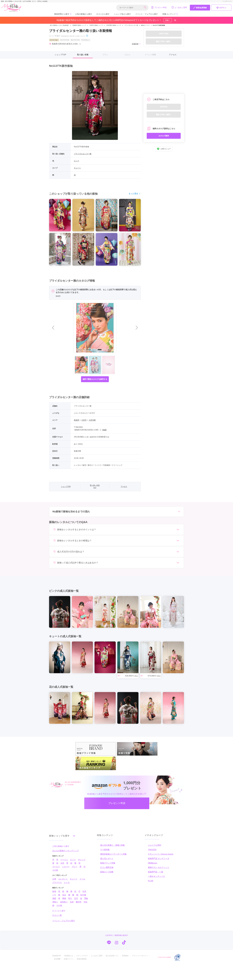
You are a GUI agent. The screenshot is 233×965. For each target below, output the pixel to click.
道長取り (64, 902)
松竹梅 (83, 895)
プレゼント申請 (160, 7)
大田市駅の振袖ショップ (113, 25)
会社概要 (57, 959)
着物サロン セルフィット (158, 867)
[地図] (104, 430)
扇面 (54, 898)
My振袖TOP (56, 956)
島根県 (76, 420)
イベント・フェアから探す (146, 14)
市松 (85, 902)
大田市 (84, 420)
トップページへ (227, 1)
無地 (54, 891)
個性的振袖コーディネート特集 (113, 854)
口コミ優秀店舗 (106, 867)
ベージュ (64, 859)
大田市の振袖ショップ (96, 25)
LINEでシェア (166, 149)
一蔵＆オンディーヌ (156, 876)
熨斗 (70, 898)
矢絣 (72, 902)
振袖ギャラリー (145, 25)
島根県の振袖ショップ (79, 25)
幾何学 (78, 902)
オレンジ (81, 859)
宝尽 (76, 898)
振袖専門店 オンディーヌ (158, 858)
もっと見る (133, 193)
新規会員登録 (201, 8)
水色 (62, 863)
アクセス (173, 55)
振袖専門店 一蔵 (155, 872)
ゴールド (56, 866)
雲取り (55, 902)
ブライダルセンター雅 (131, 25)
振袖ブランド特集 (107, 863)
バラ (54, 895)
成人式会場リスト (112, 956)
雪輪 (86, 898)
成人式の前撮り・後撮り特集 (112, 845)
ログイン (222, 8)
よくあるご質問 (181, 7)
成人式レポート (106, 858)
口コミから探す (103, 14)
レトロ (67, 882)
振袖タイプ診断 (106, 872)
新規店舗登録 (82, 959)
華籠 (64, 898)
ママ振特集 (105, 849)
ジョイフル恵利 (154, 845)
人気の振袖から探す (83, 14)
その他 (55, 870)
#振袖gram (152, 863)
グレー (74, 866)
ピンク (76, 161)
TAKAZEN (152, 849)
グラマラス (57, 882)
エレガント (63, 879)
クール (82, 879)
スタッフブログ (82, 956)
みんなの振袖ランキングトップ (65, 851)
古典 (54, 879)
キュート (77, 168)
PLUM (150, 881)
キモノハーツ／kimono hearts (160, 854)
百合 (64, 895)
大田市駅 (92, 420)
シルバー (66, 866)
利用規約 (125, 956)
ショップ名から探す (122, 14)
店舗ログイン (68, 959)
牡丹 (84, 891)
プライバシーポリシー (140, 956)
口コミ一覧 (57, 915)
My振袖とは (68, 956)
